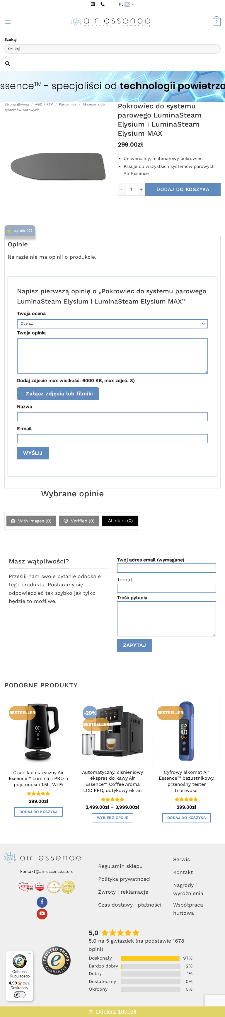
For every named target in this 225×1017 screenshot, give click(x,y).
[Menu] (29, 954)
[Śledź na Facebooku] (42, 902)
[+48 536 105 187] (103, 4)
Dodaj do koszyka (182, 189)
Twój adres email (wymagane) (150, 560)
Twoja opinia (31, 332)
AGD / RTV (44, 104)
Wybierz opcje (112, 817)
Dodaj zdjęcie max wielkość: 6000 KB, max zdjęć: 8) (76, 380)
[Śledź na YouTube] (42, 914)
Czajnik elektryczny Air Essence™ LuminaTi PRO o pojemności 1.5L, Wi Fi (38, 778)
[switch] (19, 994)
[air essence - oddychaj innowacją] (112, 22)
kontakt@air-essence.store (47, 871)
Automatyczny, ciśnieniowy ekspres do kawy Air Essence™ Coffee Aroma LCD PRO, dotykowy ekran (112, 781)
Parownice (67, 104)
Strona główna (16, 104)
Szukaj (10, 39)
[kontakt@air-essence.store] (94, 4)
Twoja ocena (31, 313)
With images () (34, 521)
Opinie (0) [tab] (22, 231)
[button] (7, 22)
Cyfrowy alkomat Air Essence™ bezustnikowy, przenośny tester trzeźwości (186, 781)
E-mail (24, 428)
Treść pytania (132, 597)
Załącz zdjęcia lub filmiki (59, 393)
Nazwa (24, 406)
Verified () (81, 521)
